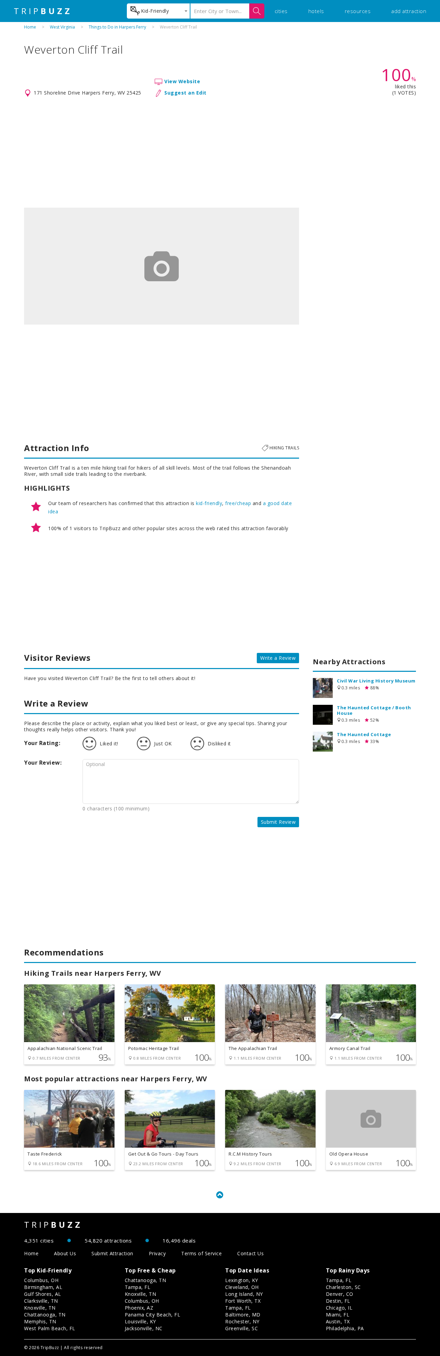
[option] (161, 266)
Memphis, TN (40, 1321)
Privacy (157, 1253)
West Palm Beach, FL (49, 1328)
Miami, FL (338, 1314)
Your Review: (43, 762)
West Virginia (62, 27)
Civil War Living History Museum (376, 681)
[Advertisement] (220, 153)
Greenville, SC (241, 1328)
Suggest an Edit (185, 92)
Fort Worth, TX (243, 1301)
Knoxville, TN (40, 1307)
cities (281, 11)
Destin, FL (338, 1301)
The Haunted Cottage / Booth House (374, 710)
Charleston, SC (343, 1287)
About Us (65, 1253)
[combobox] (158, 11)
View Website (182, 81)
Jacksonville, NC (144, 1328)
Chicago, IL (339, 1307)
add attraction (408, 11)
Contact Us (250, 1253)
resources (358, 11)
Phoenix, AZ (139, 1307)
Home (30, 27)
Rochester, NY (242, 1321)
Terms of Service (201, 1253)
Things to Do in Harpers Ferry (117, 27)
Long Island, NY (244, 1294)
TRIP (43, 11)
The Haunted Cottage (364, 734)
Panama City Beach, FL (152, 1314)
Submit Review (278, 822)
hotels (316, 11)
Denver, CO (339, 1294)
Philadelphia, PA (345, 1328)
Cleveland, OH (242, 1287)
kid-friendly (209, 503)
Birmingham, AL (43, 1287)
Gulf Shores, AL (42, 1294)
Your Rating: (42, 743)
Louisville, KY (140, 1321)
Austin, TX (338, 1321)
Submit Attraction (112, 1253)
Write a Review (278, 658)
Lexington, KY (241, 1280)
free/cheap (238, 503)
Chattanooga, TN (45, 1314)
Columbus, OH (41, 1280)
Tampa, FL (138, 1287)
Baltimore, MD (243, 1314)
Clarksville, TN (41, 1301)
